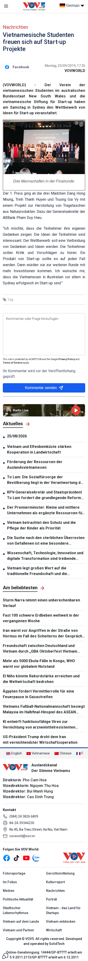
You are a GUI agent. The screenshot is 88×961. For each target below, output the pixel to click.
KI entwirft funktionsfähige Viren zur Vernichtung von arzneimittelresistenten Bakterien (39, 724)
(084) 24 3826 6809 (23, 816)
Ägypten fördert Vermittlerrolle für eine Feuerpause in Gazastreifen (38, 694)
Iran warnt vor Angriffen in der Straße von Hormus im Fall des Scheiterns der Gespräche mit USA (43, 633)
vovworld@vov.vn (22, 836)
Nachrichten (15, 27)
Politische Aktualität (18, 899)
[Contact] (5, 955)
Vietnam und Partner (18, 930)
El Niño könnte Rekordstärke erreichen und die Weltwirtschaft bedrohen (41, 679)
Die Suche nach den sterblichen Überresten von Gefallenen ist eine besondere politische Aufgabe (45, 541)
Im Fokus (10, 882)
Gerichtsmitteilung (60, 873)
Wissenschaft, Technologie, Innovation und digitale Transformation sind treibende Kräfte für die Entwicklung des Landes (45, 556)
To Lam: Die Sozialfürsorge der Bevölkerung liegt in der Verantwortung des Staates (46, 480)
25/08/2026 (17, 436)
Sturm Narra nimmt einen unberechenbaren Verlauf (41, 603)
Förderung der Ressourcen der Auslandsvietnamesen (34, 465)
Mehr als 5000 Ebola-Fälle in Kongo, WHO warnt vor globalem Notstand (39, 664)
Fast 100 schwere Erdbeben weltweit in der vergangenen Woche (41, 618)
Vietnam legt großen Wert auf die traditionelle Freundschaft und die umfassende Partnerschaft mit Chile (39, 571)
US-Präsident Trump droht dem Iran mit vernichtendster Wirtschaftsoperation (40, 740)
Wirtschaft (54, 930)
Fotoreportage (14, 873)
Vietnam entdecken (60, 921)
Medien (8, 891)
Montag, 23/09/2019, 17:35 (65, 66)
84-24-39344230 (21, 823)
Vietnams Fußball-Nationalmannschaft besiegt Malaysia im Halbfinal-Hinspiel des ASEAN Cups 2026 (44, 709)
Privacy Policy (66, 359)
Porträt (51, 899)
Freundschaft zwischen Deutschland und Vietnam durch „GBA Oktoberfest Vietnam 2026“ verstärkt (40, 648)
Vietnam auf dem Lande (21, 921)
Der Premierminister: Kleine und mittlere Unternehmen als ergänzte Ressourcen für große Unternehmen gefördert (45, 510)
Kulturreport (55, 882)
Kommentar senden (41, 388)
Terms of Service (13, 362)
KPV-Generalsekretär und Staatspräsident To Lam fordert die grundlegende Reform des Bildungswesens (44, 495)
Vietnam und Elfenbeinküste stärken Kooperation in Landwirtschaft (39, 449)
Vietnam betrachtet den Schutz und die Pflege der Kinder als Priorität (41, 525)
